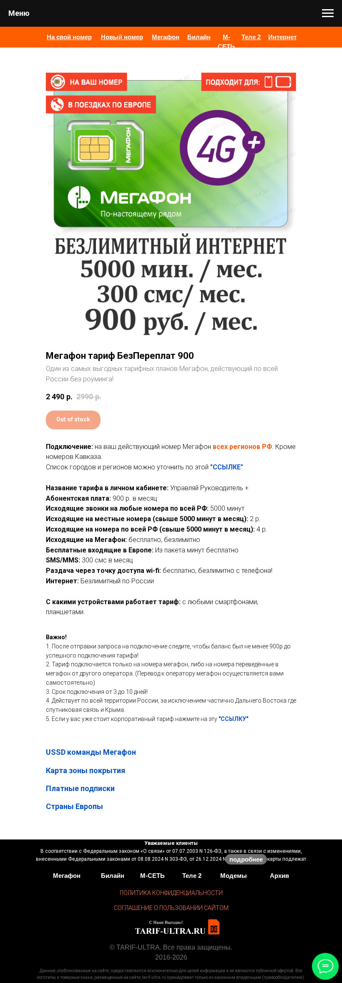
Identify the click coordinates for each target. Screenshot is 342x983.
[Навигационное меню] (328, 13)
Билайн (112, 875)
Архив (279, 875)
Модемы (233, 875)
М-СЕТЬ (152, 875)
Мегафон (66, 875)
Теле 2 (191, 875)
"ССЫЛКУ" (233, 719)
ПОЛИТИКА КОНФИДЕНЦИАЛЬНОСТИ (171, 893)
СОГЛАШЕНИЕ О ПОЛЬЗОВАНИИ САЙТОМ (171, 908)
